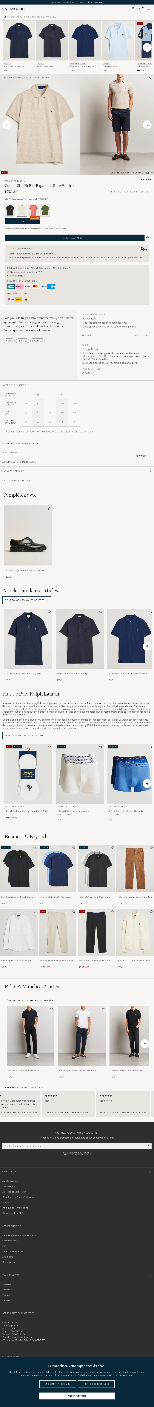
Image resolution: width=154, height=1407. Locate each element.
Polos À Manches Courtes (36, 78)
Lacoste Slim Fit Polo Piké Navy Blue (23, 673)
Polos (19, 78)
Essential (37, 341)
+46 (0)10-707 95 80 (16, 1334)
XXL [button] (30, 220)
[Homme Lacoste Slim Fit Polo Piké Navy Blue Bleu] (19, 40)
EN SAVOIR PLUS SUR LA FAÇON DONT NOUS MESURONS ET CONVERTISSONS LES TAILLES (48, 432)
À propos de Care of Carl (14, 1191)
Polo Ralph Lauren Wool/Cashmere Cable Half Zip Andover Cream (134, 960)
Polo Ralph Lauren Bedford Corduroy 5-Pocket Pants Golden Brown (135, 897)
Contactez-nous (10, 1240)
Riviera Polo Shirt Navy (45, 67)
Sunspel (40, 63)
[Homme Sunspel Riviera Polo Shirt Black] (30, 1036)
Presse (5, 1202)
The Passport (8, 1186)
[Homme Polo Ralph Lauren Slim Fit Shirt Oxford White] (19, 932)
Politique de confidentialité (15, 1207)
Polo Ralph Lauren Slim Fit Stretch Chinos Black (95, 960)
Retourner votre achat (12, 1251)
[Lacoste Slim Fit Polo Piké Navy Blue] (28, 670)
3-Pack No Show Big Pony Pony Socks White (27, 811)
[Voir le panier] (143, 9)
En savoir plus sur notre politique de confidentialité (77, 1153)
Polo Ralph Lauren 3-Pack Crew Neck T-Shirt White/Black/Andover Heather (95, 897)
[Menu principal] (149, 8)
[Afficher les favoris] (138, 8)
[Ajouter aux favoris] (48, 509)
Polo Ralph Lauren (78, 63)
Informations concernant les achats (19, 1235)
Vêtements (9, 78)
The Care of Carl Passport (77, 2)
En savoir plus (125, 1375)
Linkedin (6, 1300)
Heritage (22, 341)
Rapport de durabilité (12, 1213)
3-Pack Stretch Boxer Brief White (73, 811)
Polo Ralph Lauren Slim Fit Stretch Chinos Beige (56, 960)
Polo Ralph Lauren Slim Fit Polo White (77, 1070)
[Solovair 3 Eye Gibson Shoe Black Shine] (28, 567)
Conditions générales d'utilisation (18, 1197)
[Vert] (45, 210)
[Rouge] (33, 210)
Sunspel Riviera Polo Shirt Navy (72, 673)
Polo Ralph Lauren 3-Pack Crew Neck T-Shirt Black (16, 897)
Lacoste (7, 63)
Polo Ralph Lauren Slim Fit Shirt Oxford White (16, 960)
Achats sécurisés (10, 1181)
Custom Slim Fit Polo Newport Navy (82, 67)
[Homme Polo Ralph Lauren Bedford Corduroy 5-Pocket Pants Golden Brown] (135, 868)
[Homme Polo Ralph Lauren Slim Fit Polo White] (82, 1036)
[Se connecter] (133, 9)
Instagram (7, 1284)
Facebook (7, 1289)
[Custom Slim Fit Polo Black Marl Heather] (10, 210)
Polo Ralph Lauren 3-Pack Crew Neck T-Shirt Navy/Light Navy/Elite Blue (56, 897)
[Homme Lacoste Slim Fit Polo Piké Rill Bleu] (118, 40)
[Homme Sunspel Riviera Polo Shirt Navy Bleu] (52, 40)
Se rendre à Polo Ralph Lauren (22, 735)
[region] (77, 1104)
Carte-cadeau (8, 1262)
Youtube (6, 1295)
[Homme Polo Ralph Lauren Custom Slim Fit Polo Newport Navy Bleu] (85, 40)
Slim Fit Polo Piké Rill (111, 67)
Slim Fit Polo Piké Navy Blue (14, 67)
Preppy (9, 341)
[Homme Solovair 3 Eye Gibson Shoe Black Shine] (28, 535)
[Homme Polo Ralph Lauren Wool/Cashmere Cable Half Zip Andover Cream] (135, 932)
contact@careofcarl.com (21, 1337)
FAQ (4, 1246)
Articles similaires (30, 590)
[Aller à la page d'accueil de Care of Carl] (13, 9)
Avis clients (7, 1256)
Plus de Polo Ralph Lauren (30, 694)
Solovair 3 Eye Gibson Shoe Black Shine (25, 570)
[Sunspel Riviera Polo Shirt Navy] (80, 670)
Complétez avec (19, 495)
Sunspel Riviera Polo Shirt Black (23, 1070)
